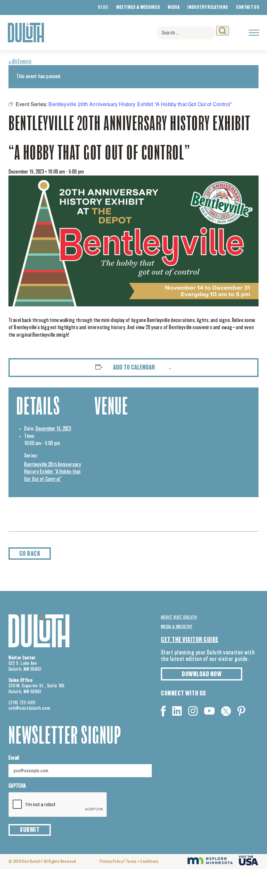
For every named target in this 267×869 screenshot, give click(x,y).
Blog (103, 7)
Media (173, 7)
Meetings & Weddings (138, 7)
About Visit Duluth (179, 617)
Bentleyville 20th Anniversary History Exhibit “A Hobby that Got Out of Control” (52, 472)
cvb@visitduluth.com (29, 708)
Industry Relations (207, 7)
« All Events (19, 61)
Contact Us (248, 7)
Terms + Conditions (142, 862)
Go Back (29, 554)
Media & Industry (176, 626)
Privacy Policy (111, 862)
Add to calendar (134, 367)
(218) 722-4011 (22, 702)
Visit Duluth (31, 862)
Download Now (201, 674)
